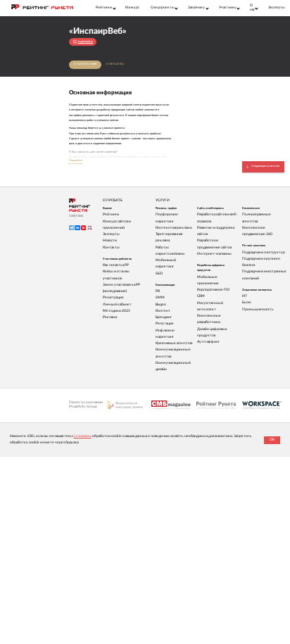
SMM (160, 297)
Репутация (164, 323)
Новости (110, 240)
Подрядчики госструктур (263, 252)
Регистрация (113, 297)
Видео (161, 304)
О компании (85, 64)
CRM (201, 296)
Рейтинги (111, 214)
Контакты (115, 64)
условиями (83, 436)
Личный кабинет (117, 304)
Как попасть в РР (116, 265)
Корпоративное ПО (213, 289)
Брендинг (164, 317)
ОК (272, 439)
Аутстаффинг (208, 341)
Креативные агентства (174, 343)
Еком (246, 302)
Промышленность (257, 309)
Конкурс (132, 7)
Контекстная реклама (173, 227)
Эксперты (276, 7)
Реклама (110, 317)
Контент (163, 310)
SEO (159, 273)
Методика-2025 (116, 310)
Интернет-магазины (214, 253)
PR (158, 291)
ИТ (244, 296)
